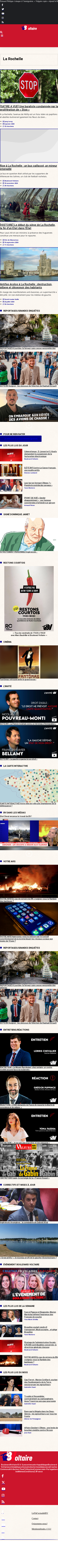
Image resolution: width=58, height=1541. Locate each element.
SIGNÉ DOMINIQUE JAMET (16, 514)
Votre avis (9, 861)
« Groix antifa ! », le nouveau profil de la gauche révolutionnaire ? (28, 1258)
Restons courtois (14, 563)
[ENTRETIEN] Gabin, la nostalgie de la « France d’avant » (25, 1178)
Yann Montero (29, 488)
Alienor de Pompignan (32, 1419)
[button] (29, 425)
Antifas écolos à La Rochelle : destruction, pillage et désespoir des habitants (26, 286)
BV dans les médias (14, 812)
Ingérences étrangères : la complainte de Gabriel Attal (24, 1222)
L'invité (7, 686)
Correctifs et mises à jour (19, 1185)
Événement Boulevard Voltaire (21, 1264)
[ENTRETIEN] (26, 1068)
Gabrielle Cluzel (30, 1387)
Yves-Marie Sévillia (31, 1319)
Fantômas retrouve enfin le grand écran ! (18, 679)
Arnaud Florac (29, 505)
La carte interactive (15, 766)
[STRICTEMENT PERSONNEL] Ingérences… (18, 552)
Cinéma (7, 642)
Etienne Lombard (30, 473)
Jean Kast (27, 1433)
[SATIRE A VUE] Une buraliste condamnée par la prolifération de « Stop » (29, 108)
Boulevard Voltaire (31, 459)
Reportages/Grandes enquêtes (21, 311)
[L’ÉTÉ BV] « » (18, 759)
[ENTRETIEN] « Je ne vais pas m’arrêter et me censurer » (25, 1143)
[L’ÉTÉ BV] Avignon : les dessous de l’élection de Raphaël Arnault (28, 386)
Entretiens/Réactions (16, 1030)
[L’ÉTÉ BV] (28, 724)
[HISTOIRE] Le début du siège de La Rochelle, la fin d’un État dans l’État (27, 226)
